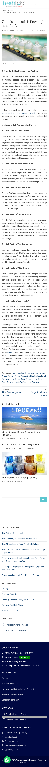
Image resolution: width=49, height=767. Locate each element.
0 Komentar (41, 31)
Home (5, 10)
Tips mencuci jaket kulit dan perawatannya (19, 539)
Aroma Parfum (8, 376)
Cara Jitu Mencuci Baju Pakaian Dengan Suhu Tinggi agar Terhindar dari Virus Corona (23, 559)
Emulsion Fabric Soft (10, 594)
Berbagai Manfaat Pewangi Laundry (19, 477)
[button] (7, 759)
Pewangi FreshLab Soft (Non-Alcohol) (18, 600)
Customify (24, 763)
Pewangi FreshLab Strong (12, 605)
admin (6, 31)
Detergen (6, 589)
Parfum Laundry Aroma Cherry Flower (20, 444)
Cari (44, 500)
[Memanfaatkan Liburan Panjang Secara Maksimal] (24, 418)
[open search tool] (35, 4)
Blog (11, 10)
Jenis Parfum (20, 382)
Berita (30, 31)
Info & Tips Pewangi (26, 448)
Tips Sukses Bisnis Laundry (13, 533)
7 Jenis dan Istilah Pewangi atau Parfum (28, 373)
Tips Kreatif (24, 439)
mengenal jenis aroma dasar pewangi (18, 113)
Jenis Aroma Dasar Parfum (21, 379)
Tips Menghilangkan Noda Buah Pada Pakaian (20, 544)
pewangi (10, 352)
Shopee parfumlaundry (13, 741)
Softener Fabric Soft (11, 610)
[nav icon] (42, 4)
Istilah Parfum (34, 376)
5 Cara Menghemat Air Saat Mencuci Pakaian (20, 575)
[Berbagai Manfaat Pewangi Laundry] (24, 463)
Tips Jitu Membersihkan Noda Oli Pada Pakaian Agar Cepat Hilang (23, 551)
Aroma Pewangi (21, 376)
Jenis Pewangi (33, 382)
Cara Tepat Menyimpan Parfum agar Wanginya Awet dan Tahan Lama (23, 568)
